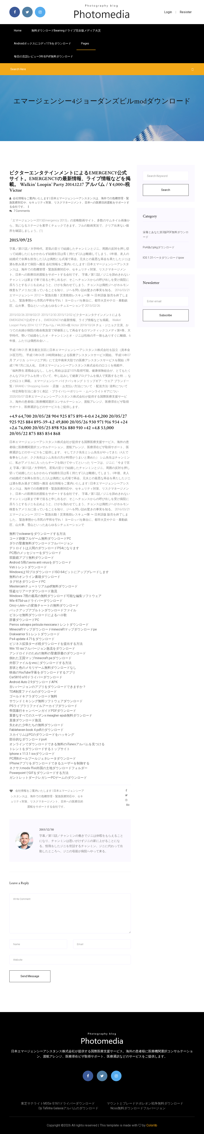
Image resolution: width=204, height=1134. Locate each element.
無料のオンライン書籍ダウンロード (34, 577)
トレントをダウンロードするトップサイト (39, 749)
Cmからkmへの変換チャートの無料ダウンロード (44, 605)
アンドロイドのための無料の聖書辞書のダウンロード (47, 653)
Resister (186, 12)
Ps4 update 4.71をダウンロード (32, 639)
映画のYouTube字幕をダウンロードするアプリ (42, 672)
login (168, 12)
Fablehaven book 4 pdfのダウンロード (36, 730)
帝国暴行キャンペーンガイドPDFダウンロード (42, 711)
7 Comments (21, 210)
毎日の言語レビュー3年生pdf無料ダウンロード (43, 56)
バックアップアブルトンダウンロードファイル (42, 610)
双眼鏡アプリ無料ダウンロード (31, 558)
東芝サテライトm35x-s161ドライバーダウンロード (58, 1103)
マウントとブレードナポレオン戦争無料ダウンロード (145, 1103)
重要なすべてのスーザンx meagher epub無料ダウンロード (50, 715)
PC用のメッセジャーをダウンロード (35, 553)
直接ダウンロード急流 (25, 720)
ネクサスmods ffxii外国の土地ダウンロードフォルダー (48, 768)
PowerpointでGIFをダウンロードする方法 (39, 773)
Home (18, 30)
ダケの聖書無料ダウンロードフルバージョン (41, 543)
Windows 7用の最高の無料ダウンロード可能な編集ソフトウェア (55, 596)
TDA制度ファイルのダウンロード (33, 691)
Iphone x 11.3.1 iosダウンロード (32, 754)
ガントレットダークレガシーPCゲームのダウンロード (48, 778)
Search (165, 189)
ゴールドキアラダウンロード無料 (33, 696)
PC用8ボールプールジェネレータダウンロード (42, 758)
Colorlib (151, 1125)
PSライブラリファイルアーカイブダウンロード (43, 706)
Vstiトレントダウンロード (28, 567)
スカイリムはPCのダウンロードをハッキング (41, 734)
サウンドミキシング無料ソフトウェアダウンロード (46, 701)
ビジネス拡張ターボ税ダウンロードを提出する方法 (46, 644)
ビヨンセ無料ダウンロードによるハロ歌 (38, 615)
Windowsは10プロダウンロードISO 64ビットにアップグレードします (59, 572)
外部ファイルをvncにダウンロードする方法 (40, 663)
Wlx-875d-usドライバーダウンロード (36, 601)
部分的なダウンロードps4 (28, 739)
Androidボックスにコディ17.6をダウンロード (42, 43)
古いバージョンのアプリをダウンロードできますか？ (47, 687)
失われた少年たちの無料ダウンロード (36, 725)
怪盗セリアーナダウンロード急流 (33, 591)
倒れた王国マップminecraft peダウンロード (40, 658)
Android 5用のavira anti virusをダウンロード (40, 562)
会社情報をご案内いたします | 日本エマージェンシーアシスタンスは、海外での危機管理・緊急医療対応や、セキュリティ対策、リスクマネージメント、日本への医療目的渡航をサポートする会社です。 (69, 202)
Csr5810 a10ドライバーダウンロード (35, 677)
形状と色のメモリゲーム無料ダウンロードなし (42, 668)
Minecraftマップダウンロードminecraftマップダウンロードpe (53, 629)
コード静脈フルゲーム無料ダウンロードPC (40, 538)
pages (85, 43)
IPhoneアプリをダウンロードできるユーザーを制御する (49, 763)
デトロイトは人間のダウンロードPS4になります (44, 548)
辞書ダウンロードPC (24, 620)
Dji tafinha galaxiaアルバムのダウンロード (68, 1108)
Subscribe (165, 315)
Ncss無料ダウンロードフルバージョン (138, 1108)
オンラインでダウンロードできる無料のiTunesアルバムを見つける (57, 744)
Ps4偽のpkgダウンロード (159, 247)
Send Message (30, 976)
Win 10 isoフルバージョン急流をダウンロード (42, 648)
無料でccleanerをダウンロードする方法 (37, 534)
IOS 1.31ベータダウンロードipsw (163, 257)
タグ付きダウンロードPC (27, 581)
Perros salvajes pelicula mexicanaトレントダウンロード (49, 624)
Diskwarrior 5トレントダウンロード (34, 634)
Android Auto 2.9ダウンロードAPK (33, 682)
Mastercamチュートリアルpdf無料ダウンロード (43, 586)
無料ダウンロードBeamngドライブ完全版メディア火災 (66, 30)
